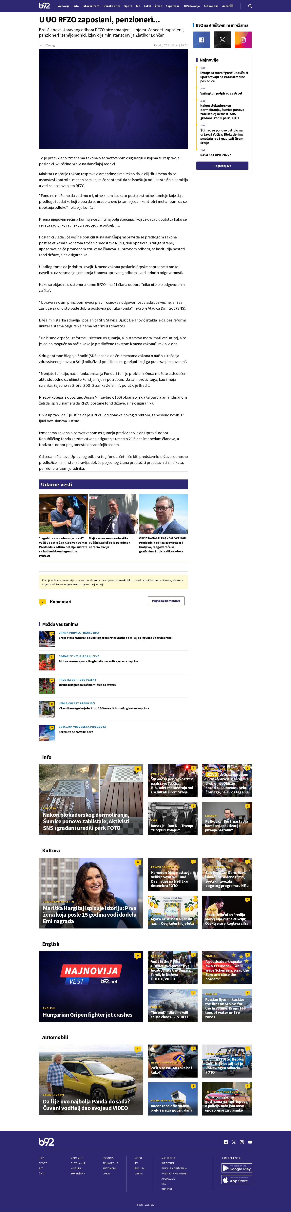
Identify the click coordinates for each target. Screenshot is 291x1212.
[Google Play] (237, 1168)
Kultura (76, 1168)
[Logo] (44, 6)
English (49, 1008)
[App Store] (237, 1180)
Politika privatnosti (175, 1173)
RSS (164, 1184)
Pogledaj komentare (166, 601)
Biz (41, 1168)
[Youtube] (250, 1142)
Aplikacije (168, 1178)
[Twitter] (222, 39)
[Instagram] (243, 39)
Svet (154, 820)
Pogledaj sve (222, 166)
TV (136, 1163)
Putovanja (78, 1163)
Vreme (139, 1173)
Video (138, 1158)
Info (42, 1158)
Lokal (106, 1173)
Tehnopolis (110, 1163)
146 (52, 633)
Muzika (210, 909)
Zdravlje (77, 1158)
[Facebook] (201, 39)
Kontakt (167, 1189)
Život (42, 1173)
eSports (108, 1158)
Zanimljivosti (53, 1095)
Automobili (110, 1168)
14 (52, 703)
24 (52, 680)
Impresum (168, 1163)
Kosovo (211, 816)
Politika (49, 808)
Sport (43, 1163)
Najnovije (63, 6)
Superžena (78, 1173)
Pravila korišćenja (174, 1168)
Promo (156, 913)
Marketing (168, 1158)
